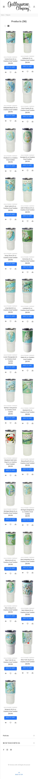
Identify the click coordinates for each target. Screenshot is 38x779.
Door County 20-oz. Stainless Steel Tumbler (27, 109)
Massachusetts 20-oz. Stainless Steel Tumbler (27, 462)
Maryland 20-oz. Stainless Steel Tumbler (27, 411)
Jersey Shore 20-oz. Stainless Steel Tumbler (10, 257)
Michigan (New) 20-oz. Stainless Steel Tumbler (10, 512)
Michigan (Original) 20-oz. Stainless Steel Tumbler (27, 512)
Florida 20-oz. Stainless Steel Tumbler (10, 159)
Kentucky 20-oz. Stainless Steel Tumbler (27, 260)
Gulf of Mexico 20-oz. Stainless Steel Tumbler (27, 209)
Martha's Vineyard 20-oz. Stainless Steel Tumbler (10, 410)
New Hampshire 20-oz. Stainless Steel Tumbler (27, 560)
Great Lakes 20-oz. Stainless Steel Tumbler (10, 207)
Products (8, 15)
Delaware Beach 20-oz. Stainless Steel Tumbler (11, 109)
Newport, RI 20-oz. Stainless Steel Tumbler (10, 710)
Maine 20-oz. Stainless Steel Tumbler (27, 358)
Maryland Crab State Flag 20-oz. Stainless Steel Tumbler (10, 462)
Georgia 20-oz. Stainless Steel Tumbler (27, 158)
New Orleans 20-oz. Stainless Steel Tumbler (27, 611)
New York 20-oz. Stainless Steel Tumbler (10, 661)
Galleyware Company (10, 57)
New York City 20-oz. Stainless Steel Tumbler (27, 661)
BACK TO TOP (19, 775)
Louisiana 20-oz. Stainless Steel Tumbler (27, 309)
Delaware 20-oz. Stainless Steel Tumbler (27, 59)
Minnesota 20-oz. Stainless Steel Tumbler (10, 561)
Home (2, 15)
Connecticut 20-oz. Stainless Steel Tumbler (10, 60)
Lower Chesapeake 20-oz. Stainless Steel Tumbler (10, 359)
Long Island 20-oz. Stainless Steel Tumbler (10, 309)
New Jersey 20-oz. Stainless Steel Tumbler (10, 609)
